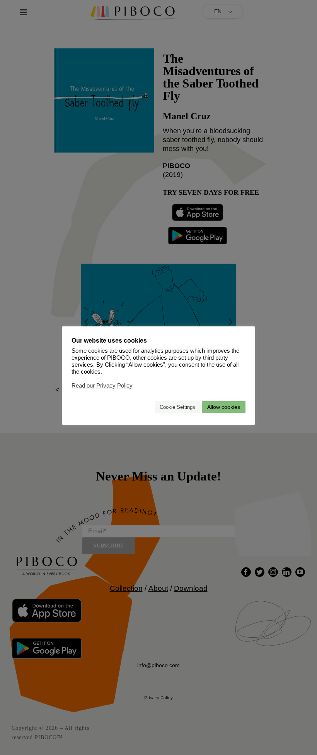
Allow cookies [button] (223, 407)
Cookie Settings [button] (177, 407)
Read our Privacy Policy (102, 386)
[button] (145, 407)
